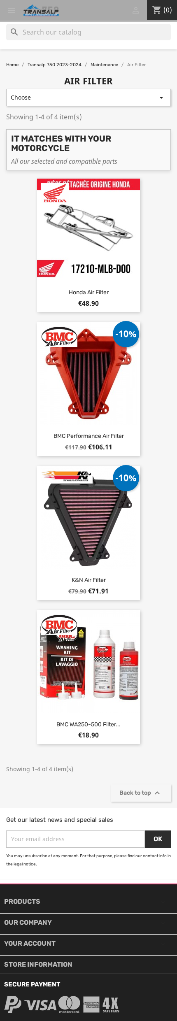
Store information (38, 964)
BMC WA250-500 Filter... (88, 724)
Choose (88, 97)
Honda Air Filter (89, 292)
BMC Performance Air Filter (89, 436)
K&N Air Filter (89, 580)
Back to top (140, 793)
